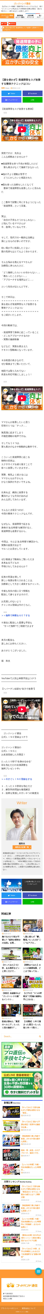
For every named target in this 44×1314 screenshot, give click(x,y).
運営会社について (29, 1308)
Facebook (33, 93)
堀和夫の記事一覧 (22, 847)
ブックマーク (11, 100)
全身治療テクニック (30, 16)
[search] (40, 1036)
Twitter (12, 93)
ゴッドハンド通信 (22, 3)
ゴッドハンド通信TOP (7, 16)
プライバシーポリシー (9, 1308)
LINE (32, 100)
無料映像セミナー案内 (20, 16)
